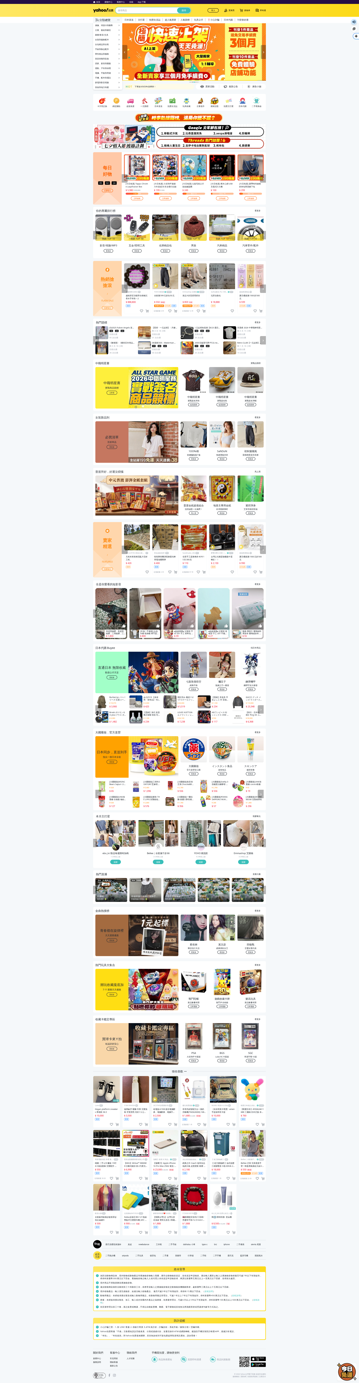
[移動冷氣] (165, 130)
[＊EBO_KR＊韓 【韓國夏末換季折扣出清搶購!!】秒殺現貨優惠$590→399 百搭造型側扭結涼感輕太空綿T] (129, 826)
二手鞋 (203, 1255)
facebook (109, 1375)
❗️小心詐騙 (213, 19)
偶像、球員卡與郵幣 (104, 25)
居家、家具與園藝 (103, 63)
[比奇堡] (194, 130)
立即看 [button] (111, 392)
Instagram (114, 1375)
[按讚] (124, 626)
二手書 (165, 1255)
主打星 (141, 19)
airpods (125, 1255)
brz (215, 1244)
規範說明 (209, 1291)
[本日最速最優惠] (347, 1372)
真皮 (130, 1244)
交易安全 (262, 1377)
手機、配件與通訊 (103, 77)
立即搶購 (137, 198)
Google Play (258, 1364)
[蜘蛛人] (165, 143)
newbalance (144, 1244)
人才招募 (131, 1358)
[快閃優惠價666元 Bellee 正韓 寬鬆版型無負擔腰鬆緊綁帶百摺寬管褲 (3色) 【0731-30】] (171, 840)
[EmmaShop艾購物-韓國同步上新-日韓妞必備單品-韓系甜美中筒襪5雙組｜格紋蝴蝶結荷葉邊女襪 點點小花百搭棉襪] (257, 826)
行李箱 (191, 1255)
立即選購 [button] (193, 1006)
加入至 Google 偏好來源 (354, 29)
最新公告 (114, 1365)
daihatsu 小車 (189, 1244)
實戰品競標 (256, 363)
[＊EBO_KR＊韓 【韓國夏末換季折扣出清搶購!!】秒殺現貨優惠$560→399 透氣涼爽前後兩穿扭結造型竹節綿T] (108, 833)
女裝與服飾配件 (102, 39)
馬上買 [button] (193, 513)
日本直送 (129, 19)
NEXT (264, 235)
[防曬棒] (251, 130)
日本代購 (228, 19)
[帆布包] (222, 143)
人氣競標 (185, 19)
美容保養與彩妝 (102, 58)
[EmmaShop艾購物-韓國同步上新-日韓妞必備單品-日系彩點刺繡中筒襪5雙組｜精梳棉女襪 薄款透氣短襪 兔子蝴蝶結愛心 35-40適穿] (257, 840)
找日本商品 (256, 647)
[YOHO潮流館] (201, 847)
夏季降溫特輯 (140, 85)
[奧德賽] (251, 143)
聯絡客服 (114, 1362)
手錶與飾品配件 (102, 49)
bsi (99, 1375)
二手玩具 (139, 1255)
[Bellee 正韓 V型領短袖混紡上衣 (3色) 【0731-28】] (171, 826)
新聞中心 (97, 1358)
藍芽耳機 (244, 1255)
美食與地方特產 (102, 87)
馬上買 (258, 471)
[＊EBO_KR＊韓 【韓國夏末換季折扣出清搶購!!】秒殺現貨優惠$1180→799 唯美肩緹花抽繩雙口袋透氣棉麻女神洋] (129, 840)
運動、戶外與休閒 (103, 68)
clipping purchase (147, 311)
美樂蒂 (178, 1255)
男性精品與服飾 (102, 54)
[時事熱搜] (179, 118)
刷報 (97, 1244)
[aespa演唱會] (222, 130)
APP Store (258, 1359)
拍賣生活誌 (154, 19)
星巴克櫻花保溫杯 (113, 1244)
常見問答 (114, 1358)
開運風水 (259, 1255)
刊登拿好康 (242, 19)
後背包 (153, 1255)
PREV (95, 235)
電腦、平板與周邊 (103, 73)
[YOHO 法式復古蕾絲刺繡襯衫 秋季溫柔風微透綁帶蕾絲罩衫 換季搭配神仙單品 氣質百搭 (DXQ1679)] (214, 826)
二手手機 (217, 1255)
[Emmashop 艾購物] (244, 847)
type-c (204, 1244)
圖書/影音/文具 (101, 34)
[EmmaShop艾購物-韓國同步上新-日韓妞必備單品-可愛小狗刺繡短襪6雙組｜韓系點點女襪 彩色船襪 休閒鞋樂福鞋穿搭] (236, 833)
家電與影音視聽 (102, 82)
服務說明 (97, 1362)
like (141, 311)
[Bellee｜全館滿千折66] (158, 847)
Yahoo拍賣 (103, 10)
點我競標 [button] (193, 404)
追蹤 (116, 862)
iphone (227, 1244)
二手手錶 (172, 1244)
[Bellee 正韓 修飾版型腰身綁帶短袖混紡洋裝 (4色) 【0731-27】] (151, 833)
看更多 (258, 210)
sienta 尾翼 (256, 1244)
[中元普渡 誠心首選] (194, 52)
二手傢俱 (240, 1244)
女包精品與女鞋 (102, 44)
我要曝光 (107, 190)
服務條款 (236, 1377)
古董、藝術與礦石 (103, 30)
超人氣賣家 (170, 19)
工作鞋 (159, 1244)
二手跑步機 (110, 1255)
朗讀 (354, 22)
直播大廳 (257, 874)
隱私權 (243, 1377)
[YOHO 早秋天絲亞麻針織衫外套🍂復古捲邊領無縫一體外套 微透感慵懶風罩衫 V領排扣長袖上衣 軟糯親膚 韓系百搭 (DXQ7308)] (214, 840)
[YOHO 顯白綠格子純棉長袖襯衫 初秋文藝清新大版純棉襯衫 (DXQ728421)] (194, 833)
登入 (213, 10)
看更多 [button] (111, 447)
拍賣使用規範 (253, 1377)
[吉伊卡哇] (194, 143)
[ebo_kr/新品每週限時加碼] (116, 847)
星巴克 (230, 1255)
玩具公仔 (198, 19)
